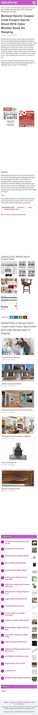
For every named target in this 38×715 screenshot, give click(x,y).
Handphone (20, 207)
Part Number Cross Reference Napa (17, 656)
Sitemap (6, 702)
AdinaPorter (9, 2)
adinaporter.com (30, 711)
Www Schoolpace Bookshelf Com (16, 642)
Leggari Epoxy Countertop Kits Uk (16, 599)
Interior (3, 35)
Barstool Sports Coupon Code (16, 214)
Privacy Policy (20, 704)
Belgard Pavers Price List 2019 (15, 663)
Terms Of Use (26, 702)
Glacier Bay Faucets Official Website (17, 556)
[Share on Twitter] (11, 317)
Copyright (19, 702)
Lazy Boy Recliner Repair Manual (16, 570)
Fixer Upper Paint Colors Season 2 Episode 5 (16, 436)
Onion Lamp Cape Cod (9, 462)
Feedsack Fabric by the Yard (14, 549)
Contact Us (13, 702)
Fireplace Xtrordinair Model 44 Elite (17, 620)
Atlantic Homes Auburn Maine (11, 384)
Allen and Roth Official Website (15, 563)
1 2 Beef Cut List (10, 670)
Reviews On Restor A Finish (11, 489)
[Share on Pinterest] (25, 317)
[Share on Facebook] (16, 317)
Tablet (30, 207)
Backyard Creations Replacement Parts (18, 678)
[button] (34, 2)
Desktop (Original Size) (11, 209)
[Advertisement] (19, 86)
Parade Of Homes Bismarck (11, 357)
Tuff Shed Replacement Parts (14, 606)
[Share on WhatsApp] (21, 317)
